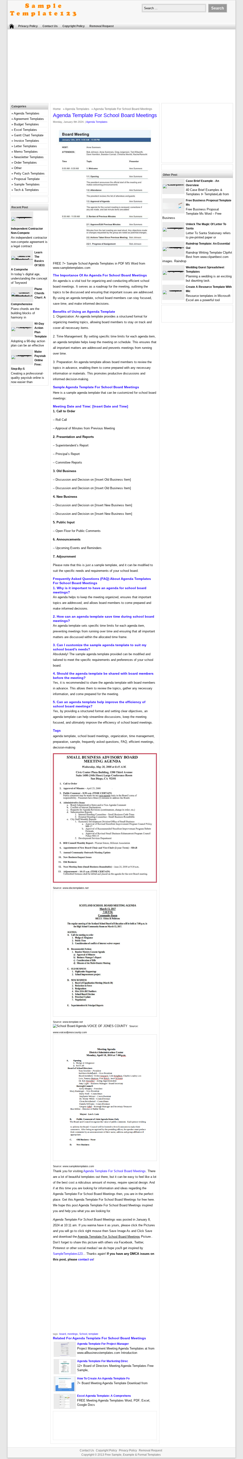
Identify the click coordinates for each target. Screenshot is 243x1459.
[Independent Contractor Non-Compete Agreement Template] (22, 217)
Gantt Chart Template (28, 135)
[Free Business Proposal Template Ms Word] (173, 208)
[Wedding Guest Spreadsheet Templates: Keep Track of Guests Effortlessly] (173, 271)
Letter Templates (25, 146)
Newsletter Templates (29, 157)
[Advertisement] (121, 67)
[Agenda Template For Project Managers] (65, 1355)
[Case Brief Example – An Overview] (173, 184)
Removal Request (101, 26)
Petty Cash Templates (29, 173)
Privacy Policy (28, 26)
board (62, 1333)
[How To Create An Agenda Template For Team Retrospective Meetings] (65, 1390)
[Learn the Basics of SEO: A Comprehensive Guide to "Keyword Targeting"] (22, 259)
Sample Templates (27, 184)
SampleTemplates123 (68, 1253)
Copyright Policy (73, 26)
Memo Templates (26, 151)
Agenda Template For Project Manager (103, 1343)
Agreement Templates (29, 119)
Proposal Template (27, 179)
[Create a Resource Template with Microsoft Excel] (173, 290)
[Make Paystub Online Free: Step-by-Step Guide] (22, 355)
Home (57, 109)
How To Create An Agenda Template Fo (103, 1378)
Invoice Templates (26, 140)
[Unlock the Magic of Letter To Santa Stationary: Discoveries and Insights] (173, 227)
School (83, 1333)
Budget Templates (26, 124)
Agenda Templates (77, 109)
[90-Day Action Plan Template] (22, 327)
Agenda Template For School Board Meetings (114, 1171)
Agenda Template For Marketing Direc (102, 1361)
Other (18, 168)
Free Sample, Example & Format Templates (133, 1454)
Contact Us (50, 26)
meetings (72, 1333)
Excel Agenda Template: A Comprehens (104, 1395)
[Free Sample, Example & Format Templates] (43, 20)
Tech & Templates (26, 190)
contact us (85, 1259)
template (93, 1333)
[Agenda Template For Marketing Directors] (65, 1372)
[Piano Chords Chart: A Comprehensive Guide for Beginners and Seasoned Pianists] (22, 296)
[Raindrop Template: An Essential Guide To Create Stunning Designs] (173, 247)
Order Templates (25, 162)
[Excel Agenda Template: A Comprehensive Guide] (64, 1407)
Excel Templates (25, 130)
